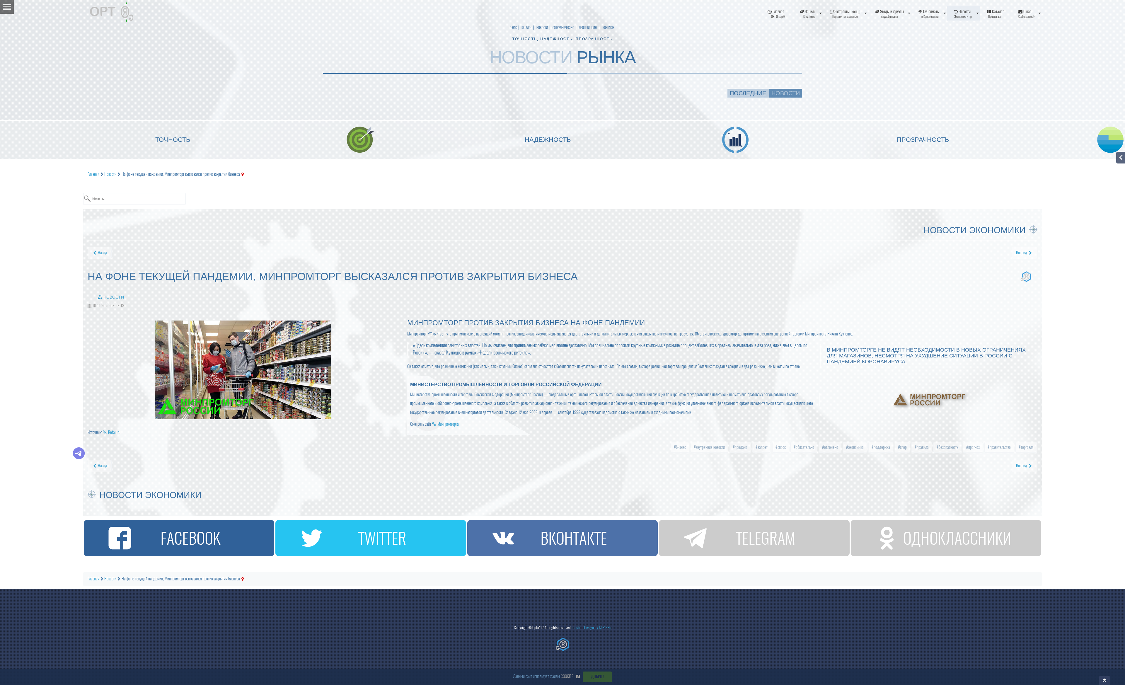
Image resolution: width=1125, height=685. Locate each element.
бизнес (680, 447)
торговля (1027, 447)
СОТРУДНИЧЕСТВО (563, 27)
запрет (762, 447)
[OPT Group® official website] (562, 644)
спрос (781, 447)
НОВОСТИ (542, 27)
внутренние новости (710, 447)
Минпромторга (448, 424)
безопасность (948, 447)
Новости (113, 297)
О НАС (513, 27)
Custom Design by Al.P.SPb (591, 628)
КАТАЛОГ (526, 27)
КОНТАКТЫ (609, 27)
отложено (830, 447)
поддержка (881, 447)
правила (922, 447)
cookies (567, 676)
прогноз (973, 447)
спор (903, 447)
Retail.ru (114, 432)
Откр (1104, 680)
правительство (1000, 447)
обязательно (804, 447)
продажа (741, 447)
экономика (855, 447)
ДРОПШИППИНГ (588, 27)
